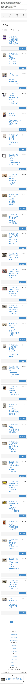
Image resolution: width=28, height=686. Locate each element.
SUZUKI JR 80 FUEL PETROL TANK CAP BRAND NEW (14, 390)
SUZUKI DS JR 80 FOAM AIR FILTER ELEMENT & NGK (14, 273)
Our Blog (14, 648)
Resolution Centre (14, 640)
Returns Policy (14, 662)
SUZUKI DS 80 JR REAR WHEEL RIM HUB (13, 256)
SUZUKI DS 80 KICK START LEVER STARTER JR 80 (14, 140)
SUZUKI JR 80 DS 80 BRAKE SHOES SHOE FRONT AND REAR (14, 329)
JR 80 (23, 21)
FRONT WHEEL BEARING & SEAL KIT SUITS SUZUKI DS (13, 98)
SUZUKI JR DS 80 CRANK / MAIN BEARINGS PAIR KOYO (13, 544)
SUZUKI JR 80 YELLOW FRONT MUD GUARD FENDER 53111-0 (14, 486)
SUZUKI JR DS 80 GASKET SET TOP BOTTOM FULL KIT (13, 59)
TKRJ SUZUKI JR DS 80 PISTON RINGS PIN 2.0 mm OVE (14, 78)
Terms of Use (14, 656)
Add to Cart (22, 48)
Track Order (14, 637)
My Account (14, 634)
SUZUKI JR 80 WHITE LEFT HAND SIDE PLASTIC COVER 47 (13, 447)
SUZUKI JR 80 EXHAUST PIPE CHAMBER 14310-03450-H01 (14, 371)
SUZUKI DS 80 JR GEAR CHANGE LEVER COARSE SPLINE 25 (14, 219)
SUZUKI (18, 21)
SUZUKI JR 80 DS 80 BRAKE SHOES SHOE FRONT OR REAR (13, 351)
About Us (14, 645)
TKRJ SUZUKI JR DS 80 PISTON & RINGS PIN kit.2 (13, 603)
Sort (11, 29)
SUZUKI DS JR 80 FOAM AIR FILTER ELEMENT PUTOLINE (14, 291)
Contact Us (14, 651)
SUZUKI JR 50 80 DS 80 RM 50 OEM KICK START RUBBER (14, 309)
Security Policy (14, 665)
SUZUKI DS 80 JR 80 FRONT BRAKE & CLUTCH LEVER (13, 179)
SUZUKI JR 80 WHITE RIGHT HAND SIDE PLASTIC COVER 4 (14, 467)
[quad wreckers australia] (14, 4)
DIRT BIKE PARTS (10, 21)
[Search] (25, 10)
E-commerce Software (12, 683)
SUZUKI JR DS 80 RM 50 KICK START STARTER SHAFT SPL (14, 584)
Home (3, 21)
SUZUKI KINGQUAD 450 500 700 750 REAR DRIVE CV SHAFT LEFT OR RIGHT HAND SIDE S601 (14, 679)
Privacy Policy (14, 659)
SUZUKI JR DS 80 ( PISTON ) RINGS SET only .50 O (13, 525)
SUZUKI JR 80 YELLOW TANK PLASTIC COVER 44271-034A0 (14, 506)
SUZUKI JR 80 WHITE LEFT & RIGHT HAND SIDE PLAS (14, 428)
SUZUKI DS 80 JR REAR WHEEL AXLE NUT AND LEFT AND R (13, 239)
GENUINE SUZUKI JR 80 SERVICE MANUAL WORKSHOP (14, 40)
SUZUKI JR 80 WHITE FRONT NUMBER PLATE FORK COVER (14, 409)
